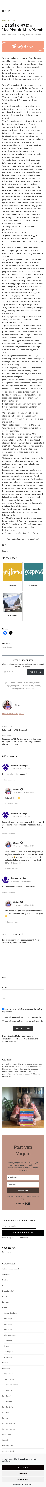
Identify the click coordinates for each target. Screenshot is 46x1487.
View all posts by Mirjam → (13, 714)
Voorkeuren (23, 1480)
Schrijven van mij (26, 686)
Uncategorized (7, 1446)
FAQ (3, 1285)
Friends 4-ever (21, 683)
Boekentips (8, 1319)
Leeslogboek (8, 1352)
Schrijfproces (7, 1401)
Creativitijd (6, 1274)
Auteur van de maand (10, 1269)
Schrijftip (5, 1413)
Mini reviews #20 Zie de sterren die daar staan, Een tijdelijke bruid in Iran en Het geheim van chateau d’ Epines (22, 741)
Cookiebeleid (17, 1484)
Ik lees (6, 1346)
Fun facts (5, 1296)
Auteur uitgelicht (10, 1313)
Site (3, 998)
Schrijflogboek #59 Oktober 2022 (16, 730)
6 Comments (36, 35)
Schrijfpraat (6, 1396)
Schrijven (5, 1418)
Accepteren (23, 1467)
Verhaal (37, 686)
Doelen (5, 1280)
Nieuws (5, 1363)
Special (5, 1440)
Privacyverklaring (27, 1484)
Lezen (30, 683)
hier (20, 70)
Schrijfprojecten (8, 1407)
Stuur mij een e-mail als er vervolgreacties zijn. (23, 1017)
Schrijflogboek (7, 1390)
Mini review (8, 1357)
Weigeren (23, 1473)
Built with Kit (23, 1204)
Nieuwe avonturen (11, 1385)
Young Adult (29, 688)
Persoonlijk (6, 1368)
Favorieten (8, 1341)
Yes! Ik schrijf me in (23, 1232)
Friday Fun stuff (8, 1291)
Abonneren (35, 672)
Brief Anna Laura (10, 1335)
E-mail (5, 988)
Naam (4, 977)
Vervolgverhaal (8, 20)
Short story (6, 1435)
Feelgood (11, 683)
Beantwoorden (9, 780)
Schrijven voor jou (8, 1429)
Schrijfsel (15, 686)
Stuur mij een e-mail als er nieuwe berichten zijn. (23, 1021)
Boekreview (8, 1330)
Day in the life (9, 1374)
